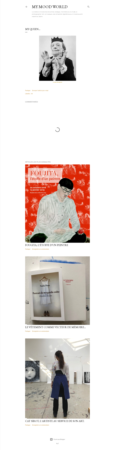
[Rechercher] (88, 6)
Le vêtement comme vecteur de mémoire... (55, 327)
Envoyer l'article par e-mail (40, 90)
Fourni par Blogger (59, 439)
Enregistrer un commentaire (40, 249)
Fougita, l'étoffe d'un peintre (46, 245)
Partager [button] (27, 90)
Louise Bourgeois (57, 82)
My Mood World (49, 6)
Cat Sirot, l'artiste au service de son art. (54, 421)
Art (32, 94)
